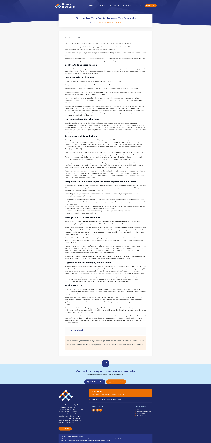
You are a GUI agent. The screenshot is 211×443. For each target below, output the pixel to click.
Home (83, 5)
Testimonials (114, 5)
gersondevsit (77, 330)
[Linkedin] (97, 410)
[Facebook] (93, 410)
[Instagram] (100, 410)
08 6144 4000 (150, 5)
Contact (139, 5)
